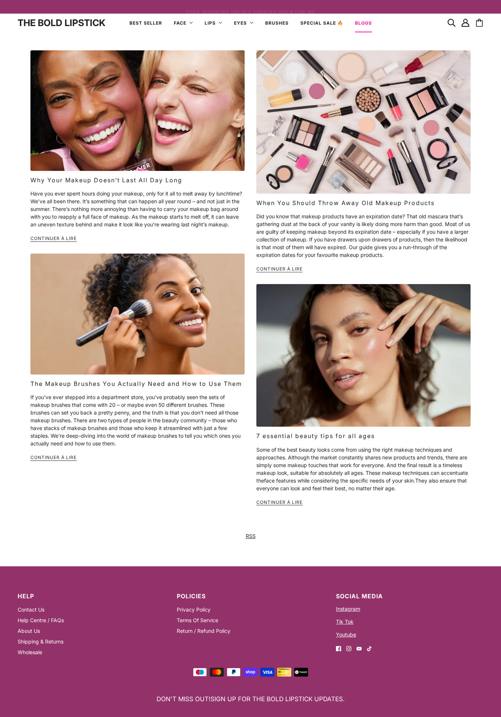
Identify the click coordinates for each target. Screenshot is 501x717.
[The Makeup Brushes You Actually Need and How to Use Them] (137, 314)
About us (29, 631)
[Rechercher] (451, 23)
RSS (251, 536)
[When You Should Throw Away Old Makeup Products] (363, 122)
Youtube (346, 634)
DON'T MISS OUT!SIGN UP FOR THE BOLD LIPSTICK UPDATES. (251, 699)
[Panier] (479, 23)
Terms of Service (197, 620)
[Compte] (465, 23)
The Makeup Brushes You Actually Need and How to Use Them (136, 383)
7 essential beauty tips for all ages (315, 436)
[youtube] (359, 648)
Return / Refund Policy (203, 631)
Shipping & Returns (40, 641)
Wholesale (30, 652)
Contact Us (31, 609)
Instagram (348, 609)
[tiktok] (369, 648)
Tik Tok (345, 622)
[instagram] (348, 648)
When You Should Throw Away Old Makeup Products (345, 203)
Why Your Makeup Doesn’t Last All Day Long (106, 180)
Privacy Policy (194, 609)
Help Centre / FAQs (41, 620)
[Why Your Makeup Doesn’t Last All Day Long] (137, 110)
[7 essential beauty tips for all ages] (363, 355)
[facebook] (338, 648)
